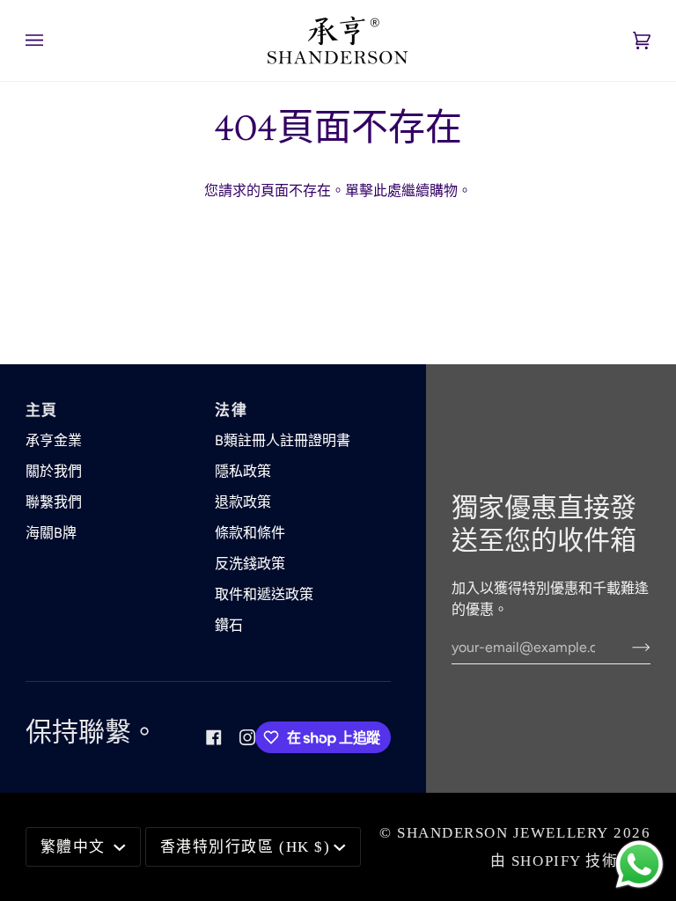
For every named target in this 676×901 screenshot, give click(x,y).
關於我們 (54, 471)
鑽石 (229, 625)
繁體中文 (75, 847)
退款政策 (243, 502)
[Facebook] (214, 737)
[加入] (627, 647)
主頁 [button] (42, 410)
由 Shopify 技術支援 (570, 861)
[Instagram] (247, 737)
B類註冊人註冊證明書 (282, 440)
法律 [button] (231, 410)
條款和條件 (250, 532)
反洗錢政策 (250, 563)
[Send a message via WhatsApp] (639, 864)
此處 (387, 190)
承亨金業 (54, 440)
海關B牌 (51, 532)
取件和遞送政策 (264, 594)
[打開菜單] (52, 40)
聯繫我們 (54, 502)
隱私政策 (243, 471)
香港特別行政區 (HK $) (245, 847)
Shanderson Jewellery (502, 832)
